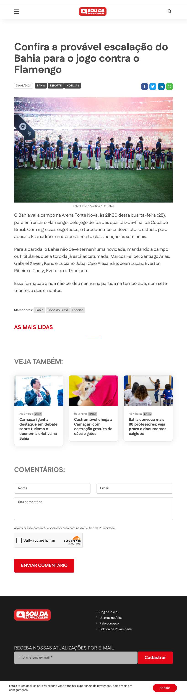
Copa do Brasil (58, 310)
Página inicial (109, 612)
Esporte (56, 86)
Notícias (73, 86)
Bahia (41, 86)
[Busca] (169, 11)
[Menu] (16, 11)
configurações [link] (18, 690)
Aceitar (165, 688)
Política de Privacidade (116, 629)
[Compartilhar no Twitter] (152, 86)
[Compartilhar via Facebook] (144, 86)
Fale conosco (109, 623)
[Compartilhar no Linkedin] (161, 86)
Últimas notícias (111, 618)
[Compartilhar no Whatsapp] (169, 86)
